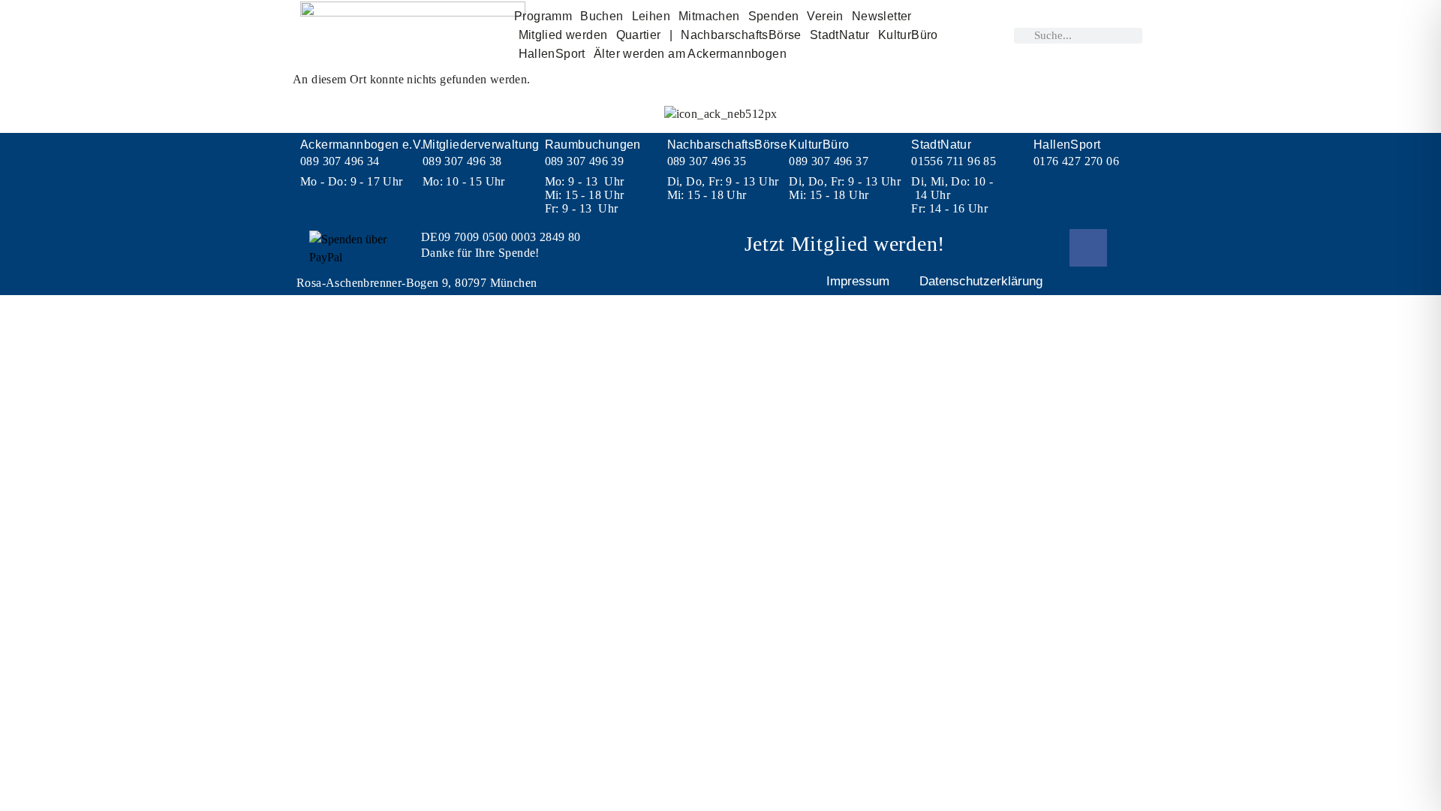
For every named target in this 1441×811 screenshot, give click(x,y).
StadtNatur (840, 35)
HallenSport (552, 53)
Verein (825, 16)
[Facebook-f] (1088, 248)
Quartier (638, 35)
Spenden (773, 16)
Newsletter (882, 16)
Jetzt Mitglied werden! (845, 243)
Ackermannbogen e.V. (362, 144)
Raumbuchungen (593, 144)
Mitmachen (709, 16)
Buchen (601, 16)
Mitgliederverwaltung (481, 144)
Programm (543, 16)
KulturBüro (908, 35)
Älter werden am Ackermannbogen (690, 53)
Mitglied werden (563, 35)
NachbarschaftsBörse (741, 35)
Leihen (651, 16)
